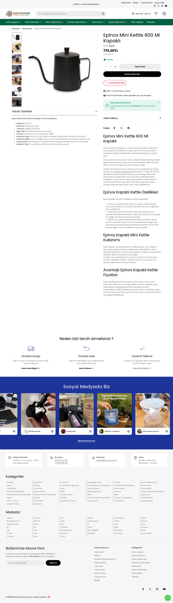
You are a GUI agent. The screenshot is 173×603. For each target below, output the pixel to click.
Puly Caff (64, 533)
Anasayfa (16, 28)
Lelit (8, 530)
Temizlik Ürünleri (147, 498)
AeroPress (37, 518)
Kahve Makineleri (93, 488)
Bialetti (143, 518)
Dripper (9, 485)
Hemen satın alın (132, 74)
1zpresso (10, 518)
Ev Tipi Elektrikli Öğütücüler (70, 485)
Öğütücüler (38, 504)
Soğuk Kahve (146, 495)
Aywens (90, 518)
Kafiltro (89, 527)
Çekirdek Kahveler (13, 504)
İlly (8, 527)
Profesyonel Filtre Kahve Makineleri (19, 495)
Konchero (144, 527)
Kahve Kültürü (146, 3)
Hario (116, 524)
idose (143, 524)
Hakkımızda (126, 3)
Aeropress (10, 482)
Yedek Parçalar (92, 501)
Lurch (36, 530)
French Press (38, 488)
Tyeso (36, 536)
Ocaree (9, 533)
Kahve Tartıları (119, 488)
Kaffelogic (64, 527)
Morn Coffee (118, 530)
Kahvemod (120, 287)
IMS (35, 527)
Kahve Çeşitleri (146, 488)
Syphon (9, 498)
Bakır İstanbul (119, 518)
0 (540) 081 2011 (61, 463)
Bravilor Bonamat (13, 521)
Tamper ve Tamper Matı (122, 498)
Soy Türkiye (118, 533)
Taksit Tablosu (110, 118)
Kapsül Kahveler (39, 491)
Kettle (62, 491)
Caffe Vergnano (93, 521)
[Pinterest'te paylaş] (128, 128)
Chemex (117, 482)
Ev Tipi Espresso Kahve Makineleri (99, 485)
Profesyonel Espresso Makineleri (152, 491)
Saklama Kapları (67, 495)
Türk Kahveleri (38, 501)
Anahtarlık (64, 482)
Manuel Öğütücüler (94, 491)
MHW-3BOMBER (92, 530)
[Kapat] (158, 102)
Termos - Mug (12, 501)
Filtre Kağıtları (11, 488)
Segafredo (91, 533)
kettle (121, 148)
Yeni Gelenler (118, 501)
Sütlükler (64, 498)
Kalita (116, 527)
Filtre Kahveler (146, 485)
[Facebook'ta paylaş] (114, 128)
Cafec (63, 521)
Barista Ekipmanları (94, 482)
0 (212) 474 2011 (61, 460)
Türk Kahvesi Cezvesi (68, 501)
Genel (63, 488)
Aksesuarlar (27, 28)
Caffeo (116, 521)
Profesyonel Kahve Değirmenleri (45, 495)
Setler (89, 495)
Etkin (62, 524)
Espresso (37, 485)
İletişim (136, 3)
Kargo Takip (159, 3)
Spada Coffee (146, 533)
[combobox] (71, 13)
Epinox (112, 46)
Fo (88, 524)
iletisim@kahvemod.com (107, 460)
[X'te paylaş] (121, 128)
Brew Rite (37, 521)
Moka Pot (117, 491)
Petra (35, 533)
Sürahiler (37, 498)
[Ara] (103, 13)
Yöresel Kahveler (147, 501)
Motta (143, 530)
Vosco (63, 536)
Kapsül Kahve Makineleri (15, 491)
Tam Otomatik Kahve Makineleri (98, 498)
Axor (62, 518)
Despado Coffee (12, 524)
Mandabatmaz (66, 530)
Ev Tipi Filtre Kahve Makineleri (124, 485)
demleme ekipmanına (124, 172)
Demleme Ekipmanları (149, 482)
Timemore (10, 536)
